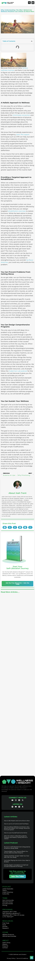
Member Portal (7, 902)
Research (5, 928)
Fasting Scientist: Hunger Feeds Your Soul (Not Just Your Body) (16, 856)
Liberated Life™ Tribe (9, 911)
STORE (5, 932)
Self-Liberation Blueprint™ (11, 913)
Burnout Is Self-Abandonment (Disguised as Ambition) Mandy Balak (17, 847)
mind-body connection (21, 115)
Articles (4, 926)
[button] (33, 2)
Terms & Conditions (22, 958)
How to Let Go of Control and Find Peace (16, 824)
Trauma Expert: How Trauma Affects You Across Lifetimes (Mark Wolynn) (16, 852)
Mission (4, 944)
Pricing (4, 905)
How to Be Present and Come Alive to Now (17, 820)
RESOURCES (7, 921)
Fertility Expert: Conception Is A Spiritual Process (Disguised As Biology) (16, 865)
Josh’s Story (6, 942)
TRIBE (4, 898)
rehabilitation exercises (17, 211)
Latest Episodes (7, 889)
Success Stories (7, 903)
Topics (4, 890)
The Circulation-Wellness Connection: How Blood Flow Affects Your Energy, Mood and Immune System (17, 828)
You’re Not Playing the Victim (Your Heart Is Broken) (17, 861)
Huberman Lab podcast (18, 371)
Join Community (8, 900)
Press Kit (5, 946)
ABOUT (5, 940)
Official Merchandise (9, 936)
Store (4, 925)
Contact (5, 947)
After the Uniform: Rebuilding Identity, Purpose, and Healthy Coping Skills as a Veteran (15, 837)
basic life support (22, 134)
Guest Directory (7, 892)
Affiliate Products (8, 934)
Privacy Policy (11, 958)
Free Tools (5, 923)
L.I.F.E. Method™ (8, 917)
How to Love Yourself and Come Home (15, 833)
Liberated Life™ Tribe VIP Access (13, 915)
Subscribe (5, 894)
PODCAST (6, 887)
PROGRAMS (7, 910)
